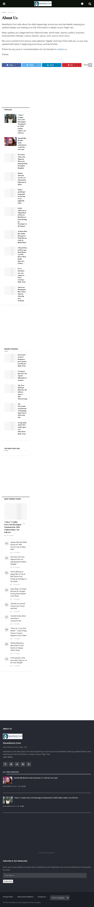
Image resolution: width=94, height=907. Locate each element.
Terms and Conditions (25, 897)
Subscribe (8, 881)
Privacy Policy (8, 897)
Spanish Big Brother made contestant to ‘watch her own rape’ (36, 778)
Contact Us (42, 897)
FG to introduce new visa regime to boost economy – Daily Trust (22, 275)
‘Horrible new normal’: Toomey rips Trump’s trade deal (18, 606)
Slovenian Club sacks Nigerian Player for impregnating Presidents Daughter (22, 161)
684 (22, 806)
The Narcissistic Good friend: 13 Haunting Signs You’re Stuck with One (22, 410)
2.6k (24, 786)
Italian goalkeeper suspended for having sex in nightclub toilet (21, 196)
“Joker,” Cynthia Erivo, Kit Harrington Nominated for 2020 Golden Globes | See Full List (22, 124)
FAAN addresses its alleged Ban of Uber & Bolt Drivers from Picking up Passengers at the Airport (22, 217)
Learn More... (8, 757)
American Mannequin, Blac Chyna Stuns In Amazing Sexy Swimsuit (22, 294)
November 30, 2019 (10, 786)
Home (4, 12)
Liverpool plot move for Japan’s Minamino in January (22, 375)
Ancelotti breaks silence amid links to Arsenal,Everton (18, 618)
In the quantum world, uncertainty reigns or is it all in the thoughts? (18, 660)
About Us (11, 12)
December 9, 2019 (9, 806)
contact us (62, 49)
